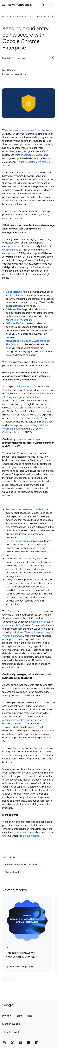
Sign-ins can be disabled (19, 541)
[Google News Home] (20, 4)
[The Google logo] (7, 1005)
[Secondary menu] (51, 4)
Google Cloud (12, 872)
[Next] (52, 16)
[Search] (42, 4)
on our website (31, 835)
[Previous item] (5, 978)
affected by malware (31, 155)
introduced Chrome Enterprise (29, 130)
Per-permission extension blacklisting (25, 509)
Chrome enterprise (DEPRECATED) (21, 864)
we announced (10, 249)
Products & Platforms (23, 16)
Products (41, 16)
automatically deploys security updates (23, 720)
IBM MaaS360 (13, 323)
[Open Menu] (3, 4)
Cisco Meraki (13, 291)
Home (5, 16)
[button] (52, 57)
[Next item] (13, 978)
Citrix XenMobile (15, 309)
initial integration (27, 386)
